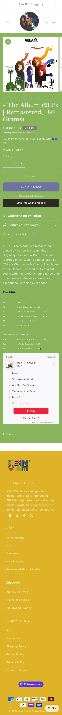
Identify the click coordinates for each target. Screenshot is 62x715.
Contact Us (13, 638)
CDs (9, 545)
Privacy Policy (15, 662)
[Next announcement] (55, 4)
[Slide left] (23, 98)
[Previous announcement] (6, 4)
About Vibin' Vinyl (17, 592)
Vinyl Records (15, 537)
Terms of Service (17, 670)
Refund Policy (15, 654)
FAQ (8, 630)
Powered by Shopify (42, 711)
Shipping (7, 133)
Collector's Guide (17, 599)
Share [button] (9, 434)
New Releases (15, 561)
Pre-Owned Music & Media (23, 569)
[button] (7, 21)
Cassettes (12, 553)
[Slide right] (38, 98)
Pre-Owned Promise (19, 607)
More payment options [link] (31, 195)
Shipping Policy (16, 646)
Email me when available (31, 202)
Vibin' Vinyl (25, 711)
